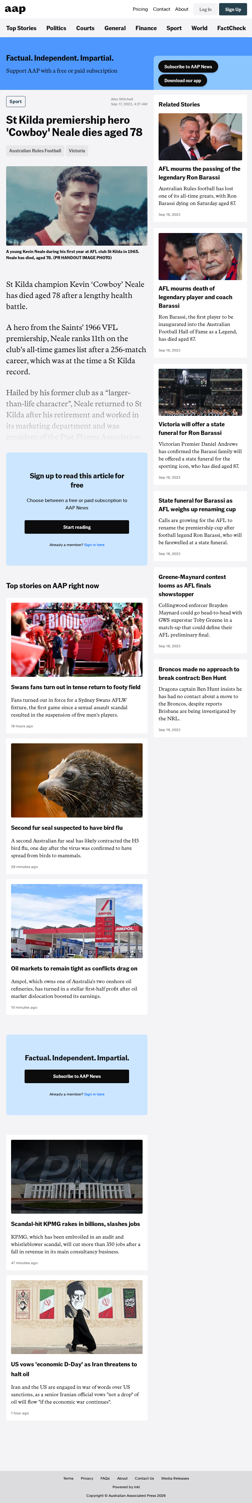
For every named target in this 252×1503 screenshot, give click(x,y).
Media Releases (175, 1478)
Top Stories (21, 28)
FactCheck (231, 28)
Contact (161, 9)
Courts (85, 28)
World (199, 28)
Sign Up (233, 9)
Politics (56, 28)
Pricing (140, 9)
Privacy (87, 1478)
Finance (146, 28)
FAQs (105, 1478)
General (115, 28)
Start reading (77, 527)
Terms (68, 1478)
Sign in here (94, 545)
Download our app (182, 80)
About (181, 9)
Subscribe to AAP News (188, 66)
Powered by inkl (126, 1487)
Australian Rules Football (35, 150)
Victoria (77, 150)
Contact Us (144, 1478)
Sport (174, 28)
